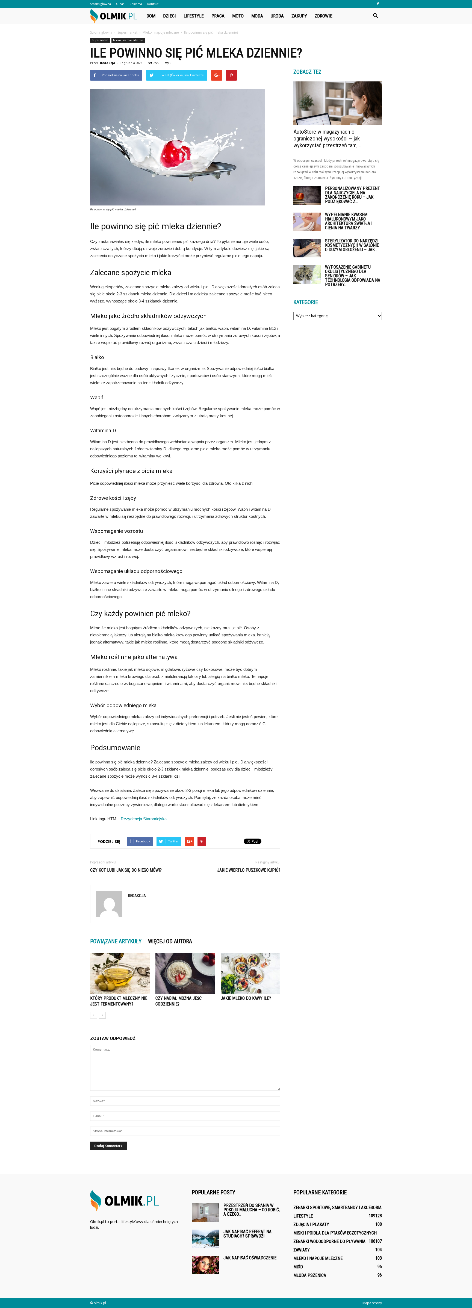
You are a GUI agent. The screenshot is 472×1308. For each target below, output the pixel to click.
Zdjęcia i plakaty (311, 1224)
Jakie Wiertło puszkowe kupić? (248, 870)
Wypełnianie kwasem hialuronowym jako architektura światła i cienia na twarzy (348, 221)
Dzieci (169, 16)
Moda (257, 16)
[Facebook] (378, 4)
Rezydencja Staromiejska (144, 818)
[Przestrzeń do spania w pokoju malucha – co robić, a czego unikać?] (205, 1212)
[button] (375, 15)
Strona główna (100, 4)
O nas (120, 4)
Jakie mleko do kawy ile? (246, 998)
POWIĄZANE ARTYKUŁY (115, 941)
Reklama (135, 4)
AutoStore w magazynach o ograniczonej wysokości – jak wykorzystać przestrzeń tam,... (327, 138)
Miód (298, 1266)
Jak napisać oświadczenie (249, 1257)
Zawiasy (301, 1250)
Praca (218, 16)
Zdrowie (323, 16)
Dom (150, 16)
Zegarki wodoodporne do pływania (329, 1241)
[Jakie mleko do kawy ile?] (250, 973)
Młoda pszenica (309, 1275)
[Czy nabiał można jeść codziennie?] (185, 973)
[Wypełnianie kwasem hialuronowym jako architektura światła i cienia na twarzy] (307, 222)
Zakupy (299, 16)
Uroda (277, 16)
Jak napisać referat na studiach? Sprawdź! (247, 1234)
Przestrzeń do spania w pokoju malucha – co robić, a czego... (251, 1210)
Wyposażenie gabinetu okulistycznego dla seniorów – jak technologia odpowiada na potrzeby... (352, 275)
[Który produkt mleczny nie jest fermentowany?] (120, 973)
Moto (238, 16)
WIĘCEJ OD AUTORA (170, 941)
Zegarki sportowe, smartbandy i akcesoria (337, 1207)
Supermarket (100, 40)
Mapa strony (372, 1303)
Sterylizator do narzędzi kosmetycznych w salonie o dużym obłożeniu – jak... (352, 245)
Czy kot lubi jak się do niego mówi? (126, 870)
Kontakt (152, 4)
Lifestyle (194, 16)
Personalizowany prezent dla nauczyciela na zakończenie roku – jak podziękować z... (352, 195)
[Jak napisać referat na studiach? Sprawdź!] (205, 1239)
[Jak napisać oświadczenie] (205, 1265)
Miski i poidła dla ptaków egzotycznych (335, 1233)
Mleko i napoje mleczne (128, 40)
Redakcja (107, 63)
